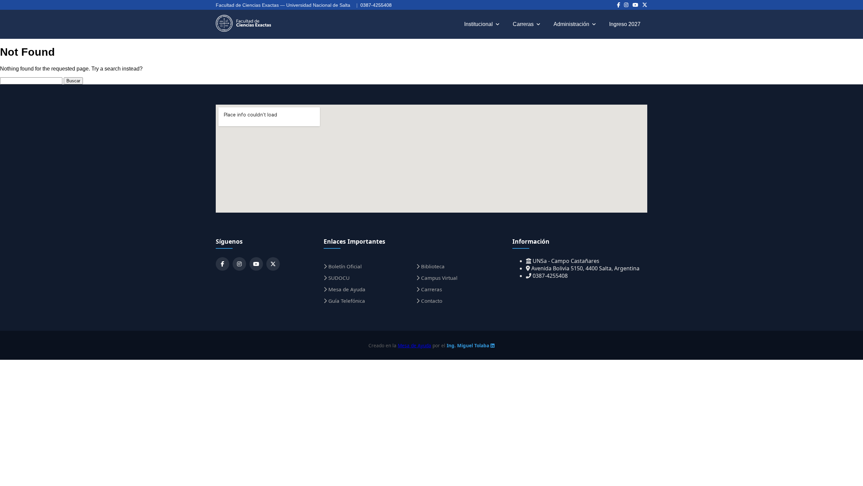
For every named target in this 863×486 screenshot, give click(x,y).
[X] (644, 5)
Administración (571, 24)
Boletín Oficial (344, 266)
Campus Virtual (438, 277)
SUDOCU (338, 277)
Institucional (478, 24)
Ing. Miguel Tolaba (468, 345)
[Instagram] (626, 5)
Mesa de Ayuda (346, 289)
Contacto (431, 300)
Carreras (523, 24)
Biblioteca (432, 266)
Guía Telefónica (346, 300)
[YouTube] (635, 5)
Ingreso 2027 (625, 24)
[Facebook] (618, 5)
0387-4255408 (376, 5)
